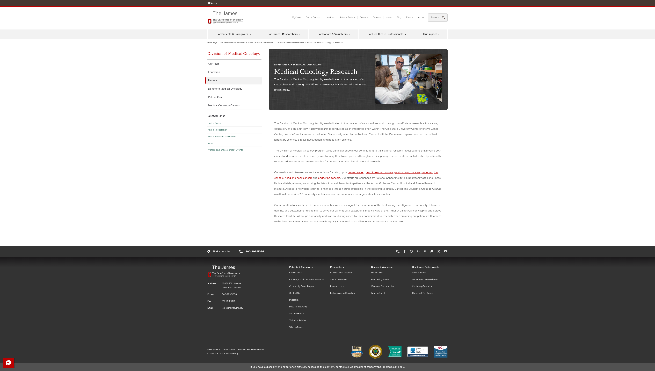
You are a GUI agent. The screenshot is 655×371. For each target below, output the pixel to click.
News (389, 17)
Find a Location (222, 251)
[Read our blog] (432, 251)
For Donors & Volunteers (333, 34)
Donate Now (377, 272)
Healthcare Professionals (425, 267)
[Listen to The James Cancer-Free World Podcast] (425, 251)
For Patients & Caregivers (232, 34)
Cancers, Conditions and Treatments (306, 279)
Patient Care (215, 97)
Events (409, 17)
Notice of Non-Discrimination (251, 349)
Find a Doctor (312, 17)
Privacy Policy (213, 349)
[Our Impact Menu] (439, 34)
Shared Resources (338, 279)
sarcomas (427, 172)
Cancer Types (295, 272)
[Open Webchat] (8, 363)
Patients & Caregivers (301, 267)
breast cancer (355, 172)
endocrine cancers (329, 178)
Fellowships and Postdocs (342, 293)
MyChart (296, 17)
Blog (399, 17)
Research (213, 80)
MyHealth (294, 300)
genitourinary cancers (407, 172)
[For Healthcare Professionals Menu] (405, 34)
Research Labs (337, 286)
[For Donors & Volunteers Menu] (350, 34)
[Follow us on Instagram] (411, 251)
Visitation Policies (297, 320)
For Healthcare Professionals (385, 34)
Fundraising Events (380, 279)
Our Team (214, 63)
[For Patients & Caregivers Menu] (250, 34)
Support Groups (296, 313)
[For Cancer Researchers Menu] (300, 34)
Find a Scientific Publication (221, 136)
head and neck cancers (298, 178)
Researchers (337, 267)
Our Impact (430, 34)
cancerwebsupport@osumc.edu (385, 367)
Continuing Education (422, 286)
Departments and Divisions (425, 279)
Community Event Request (302, 286)
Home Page (212, 42)
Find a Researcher (217, 129)
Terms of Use (229, 349)
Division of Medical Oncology (319, 42)
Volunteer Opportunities (382, 286)
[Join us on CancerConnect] (398, 251)
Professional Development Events (225, 149)
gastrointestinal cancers (379, 172)
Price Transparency (298, 306)
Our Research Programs (341, 272)
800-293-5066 (254, 251)
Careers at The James (422, 293)
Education (214, 72)
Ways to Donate (378, 293)
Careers (377, 17)
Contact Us (294, 293)
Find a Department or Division (260, 42)
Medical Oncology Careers (224, 105)
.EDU (212, 3)
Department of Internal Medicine (290, 42)
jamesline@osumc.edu (232, 308)
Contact (364, 17)
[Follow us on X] (438, 251)
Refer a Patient (347, 17)
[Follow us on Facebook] (404, 251)
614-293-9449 (229, 301)
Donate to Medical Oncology (225, 88)
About (421, 17)
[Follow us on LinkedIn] (418, 251)
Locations (330, 17)
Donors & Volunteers (382, 267)
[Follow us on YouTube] (445, 251)
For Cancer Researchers (283, 34)
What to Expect (296, 327)
